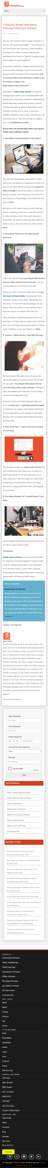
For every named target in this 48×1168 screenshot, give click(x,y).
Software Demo (8, 990)
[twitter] (31, 1156)
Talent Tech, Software (16, 826)
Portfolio (5, 1127)
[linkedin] (38, 1156)
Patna (4, 1066)
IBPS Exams (7, 1087)
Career (4, 1026)
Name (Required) (14, 716)
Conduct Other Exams (10, 1110)
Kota (4, 1056)
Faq (3, 1021)
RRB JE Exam (7, 1083)
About (4, 1007)
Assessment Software (11, 972)
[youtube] (24, 1156)
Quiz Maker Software (10, 986)
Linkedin (8, 616)
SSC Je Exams (8, 1092)
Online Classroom (14, 804)
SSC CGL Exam (8, 1106)
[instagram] (16, 1156)
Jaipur (4, 1052)
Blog (4, 1132)
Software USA (8, 995)
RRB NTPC (6, 1096)
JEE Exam (6, 1078)
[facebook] (9, 1156)
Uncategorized (16, 625)
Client (4, 1123)
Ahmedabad (6, 1038)
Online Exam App (8, 967)
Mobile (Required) (15, 737)
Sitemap (5, 1136)
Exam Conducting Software (18, 792)
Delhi (4, 1033)
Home (4, 1002)
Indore (4, 1047)
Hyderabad (6, 1042)
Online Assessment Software (19, 798)
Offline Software (8, 976)
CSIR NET (6, 1101)
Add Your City (7, 1070)
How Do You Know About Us (19, 747)
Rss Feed (6, 1141)
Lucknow (5, 1061)
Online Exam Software (16, 809)
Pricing (5, 1012)
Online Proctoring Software (18, 815)
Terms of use (27, 1166)
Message (11, 757)
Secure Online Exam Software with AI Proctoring (23, 896)
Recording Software (10, 981)
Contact (5, 1016)
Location (8, 1152)
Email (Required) (14, 726)
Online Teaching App (15, 820)
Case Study (6, 1118)
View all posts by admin (12, 699)
